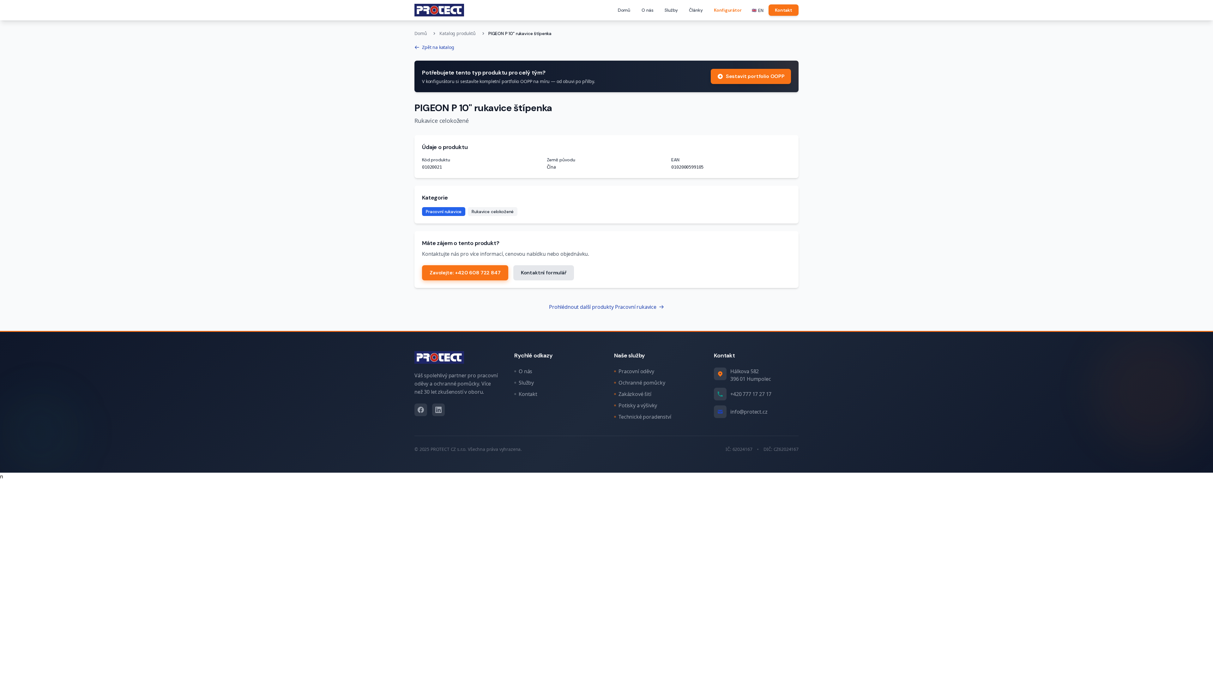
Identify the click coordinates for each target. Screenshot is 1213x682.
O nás (647, 10)
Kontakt (783, 10)
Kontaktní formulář (543, 272)
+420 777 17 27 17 (750, 394)
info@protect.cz (749, 411)
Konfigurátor (727, 10)
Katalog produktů (457, 33)
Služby (671, 10)
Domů (624, 10)
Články (696, 10)
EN (758, 10)
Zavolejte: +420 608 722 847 (465, 272)
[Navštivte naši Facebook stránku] (420, 410)
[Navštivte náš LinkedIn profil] (438, 410)
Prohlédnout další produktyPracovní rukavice (602, 306)
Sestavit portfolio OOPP (755, 76)
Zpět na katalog (438, 47)
